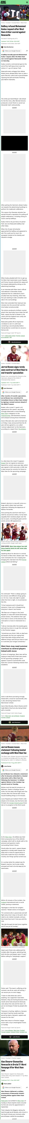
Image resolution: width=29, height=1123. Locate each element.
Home (3, 23)
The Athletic (22, 429)
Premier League (20, 336)
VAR (10, 337)
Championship (5, 415)
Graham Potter (15, 1032)
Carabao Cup (23, 1032)
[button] (27, 51)
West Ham (24, 23)
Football (8, 23)
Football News (16, 23)
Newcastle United (10, 336)
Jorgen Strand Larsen (16, 803)
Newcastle (4, 1101)
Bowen (3, 463)
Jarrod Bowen (5, 337)
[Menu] (27, 2)
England (22, 716)
